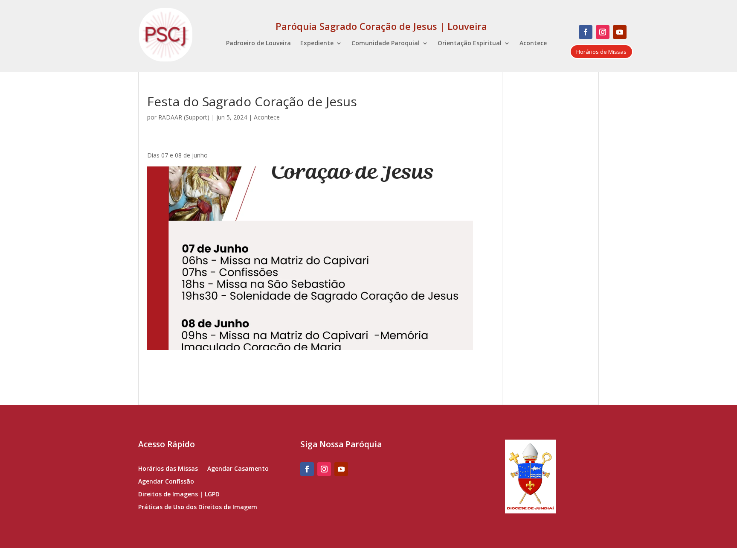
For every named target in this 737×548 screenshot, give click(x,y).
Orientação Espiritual (470, 43)
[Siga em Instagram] (602, 32)
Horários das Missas (168, 469)
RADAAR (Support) (183, 117)
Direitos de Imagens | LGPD (179, 494)
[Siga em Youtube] (620, 32)
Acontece (533, 43)
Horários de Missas (601, 51)
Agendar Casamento (238, 469)
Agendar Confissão (166, 481)
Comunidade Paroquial (385, 43)
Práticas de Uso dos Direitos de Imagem (197, 507)
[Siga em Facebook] (585, 32)
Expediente (317, 43)
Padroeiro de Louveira (258, 43)
